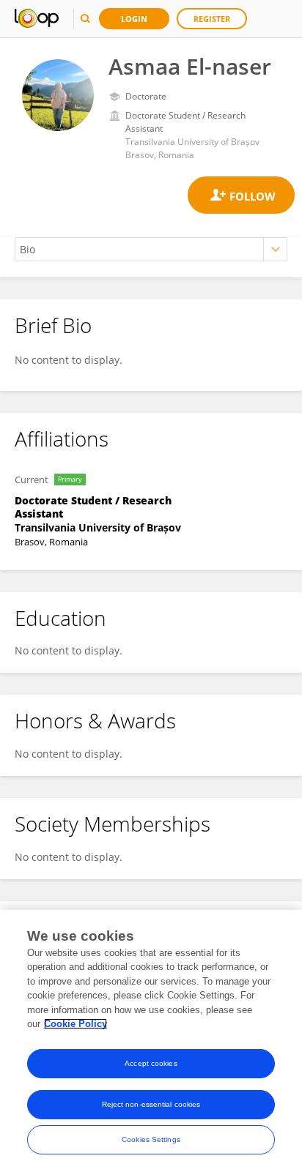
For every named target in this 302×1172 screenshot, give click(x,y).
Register (212, 18)
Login (134, 18)
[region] (151, 1041)
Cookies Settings (151, 1139)
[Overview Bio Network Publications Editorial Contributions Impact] (151, 249)
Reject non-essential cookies (151, 1104)
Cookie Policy (75, 1023)
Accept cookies (151, 1063)
